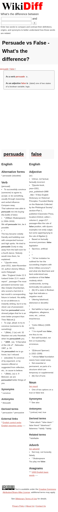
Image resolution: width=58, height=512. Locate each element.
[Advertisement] (29, 119)
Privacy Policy (18, 506)
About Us (30, 506)
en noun (33, 386)
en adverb (34, 449)
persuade (4, 69)
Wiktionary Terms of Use (26, 499)
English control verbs (12, 422)
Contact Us (41, 506)
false (12, 69)
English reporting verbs (11, 425)
